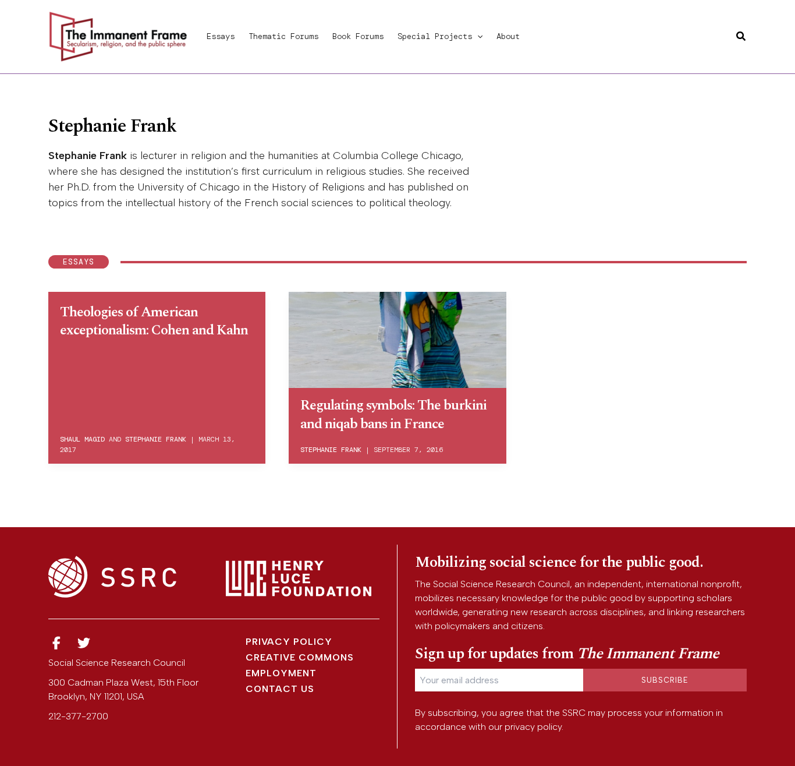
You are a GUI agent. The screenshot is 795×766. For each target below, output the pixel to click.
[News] (56, 643)
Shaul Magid (82, 439)
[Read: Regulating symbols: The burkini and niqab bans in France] (397, 338)
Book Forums (358, 36)
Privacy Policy (289, 641)
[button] (477, 36)
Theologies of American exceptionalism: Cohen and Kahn (154, 321)
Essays (221, 36)
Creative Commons (300, 657)
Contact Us (280, 688)
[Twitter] (84, 643)
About (508, 36)
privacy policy (533, 726)
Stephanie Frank (155, 439)
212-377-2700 (78, 716)
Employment (281, 673)
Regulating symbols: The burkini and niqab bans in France (393, 414)
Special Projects (435, 36)
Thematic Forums (283, 36)
